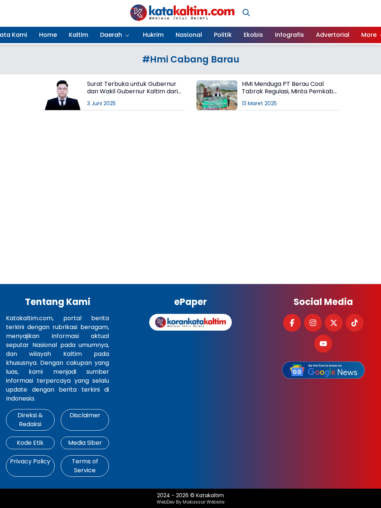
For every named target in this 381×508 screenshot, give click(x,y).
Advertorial (332, 34)
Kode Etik (30, 442)
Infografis (289, 34)
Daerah (111, 34)
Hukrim (153, 34)
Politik (223, 34)
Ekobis (253, 34)
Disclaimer (85, 415)
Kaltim (78, 34)
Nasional (189, 34)
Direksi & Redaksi (30, 419)
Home (48, 34)
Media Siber (85, 442)
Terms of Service (85, 466)
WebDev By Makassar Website (190, 502)
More (369, 34)
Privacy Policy (30, 461)
